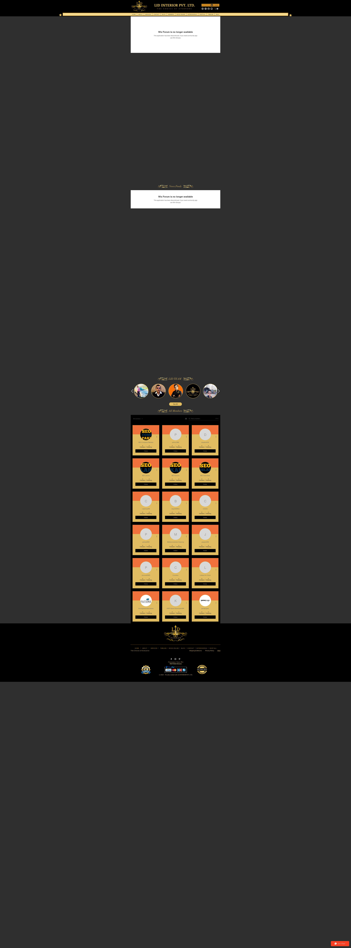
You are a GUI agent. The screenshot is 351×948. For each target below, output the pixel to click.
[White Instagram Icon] (175, 659)
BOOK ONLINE (174, 648)
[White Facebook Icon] (171, 659)
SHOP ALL (213, 648)
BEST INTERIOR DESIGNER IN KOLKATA (173, 654)
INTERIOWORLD (202, 648)
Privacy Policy (209, 650)
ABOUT (144, 648)
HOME (137, 648)
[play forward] (219, 391)
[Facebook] (209, 9)
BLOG (183, 648)
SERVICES (154, 648)
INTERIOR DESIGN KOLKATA (148, 654)
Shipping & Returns (195, 650)
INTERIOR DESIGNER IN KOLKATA (200, 654)
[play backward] (132, 391)
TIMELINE (163, 648)
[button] (216, 9)
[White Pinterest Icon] (179, 659)
